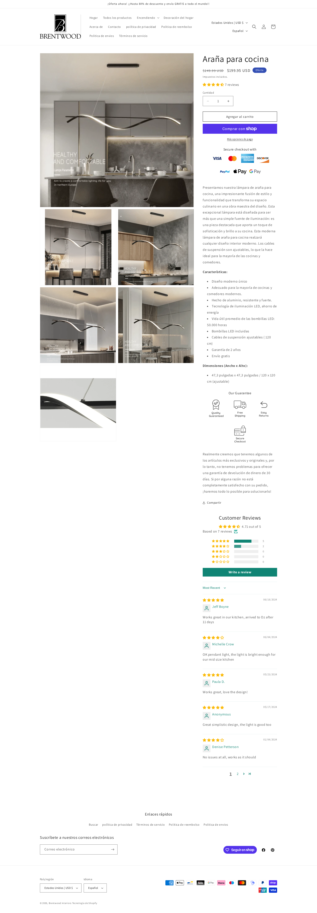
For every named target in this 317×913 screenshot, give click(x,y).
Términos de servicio (150, 825)
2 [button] (238, 774)
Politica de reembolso (184, 825)
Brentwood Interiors (60, 903)
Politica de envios (216, 825)
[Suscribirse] (112, 849)
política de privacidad (117, 825)
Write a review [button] (240, 572)
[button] (147, 17)
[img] (213, 600)
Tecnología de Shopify (84, 903)
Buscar (93, 825)
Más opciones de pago (240, 139)
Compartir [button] (214, 502)
